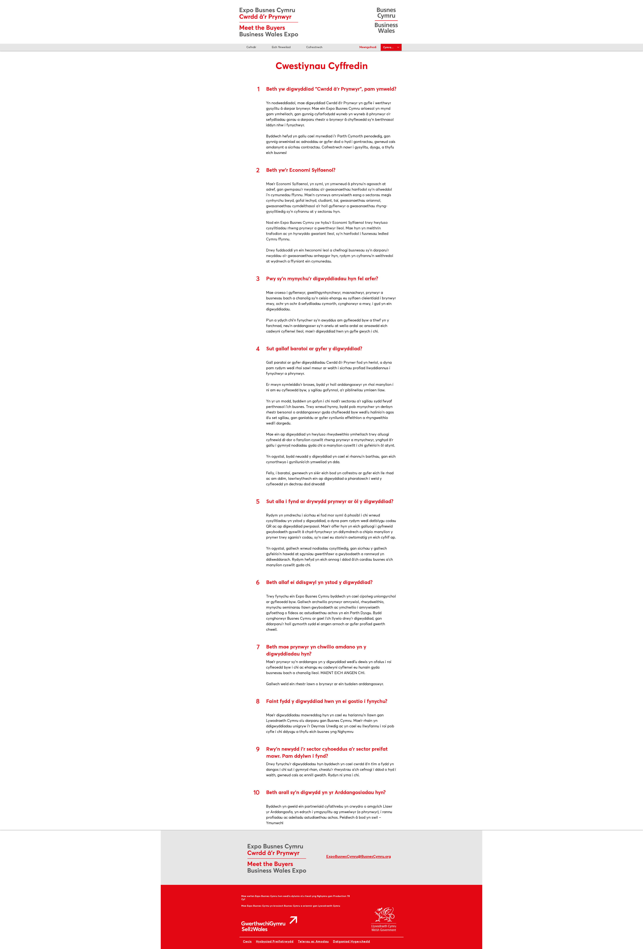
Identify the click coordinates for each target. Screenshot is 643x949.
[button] (314, 47)
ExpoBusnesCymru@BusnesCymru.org (358, 856)
